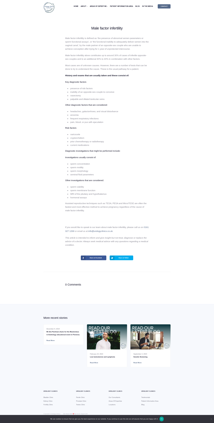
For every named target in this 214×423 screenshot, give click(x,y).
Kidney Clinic (47, 401)
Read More (50, 340)
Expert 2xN (84, 414)
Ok (162, 419)
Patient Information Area (121, 6)
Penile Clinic (80, 397)
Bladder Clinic (48, 397)
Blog (137, 6)
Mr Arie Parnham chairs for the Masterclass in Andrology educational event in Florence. (63, 333)
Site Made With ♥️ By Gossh (71, 414)
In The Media (147, 6)
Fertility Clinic (48, 404)
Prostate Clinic (81, 401)
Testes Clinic (80, 404)
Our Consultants (114, 397)
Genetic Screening (140, 357)
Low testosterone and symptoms (102, 357)
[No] (211, 419)
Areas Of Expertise (115, 401)
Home (76, 6)
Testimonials (145, 397)
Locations (112, 404)
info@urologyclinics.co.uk (100, 231)
